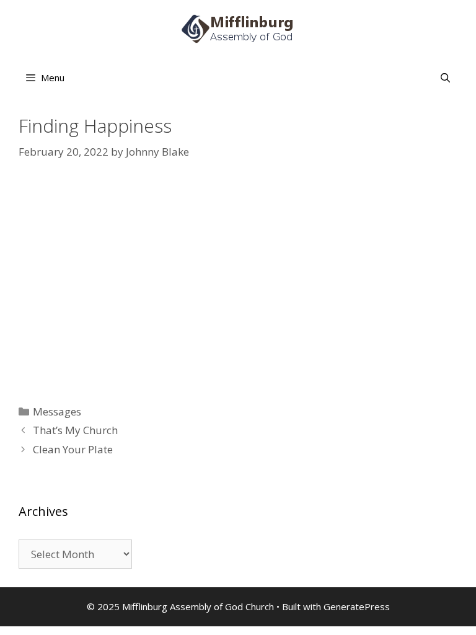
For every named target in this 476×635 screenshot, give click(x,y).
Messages (57, 411)
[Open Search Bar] (445, 77)
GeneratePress (357, 606)
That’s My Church (75, 430)
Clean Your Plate (73, 449)
